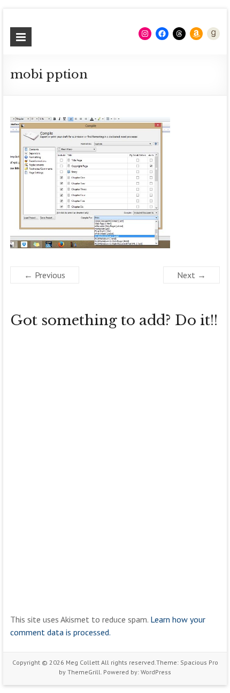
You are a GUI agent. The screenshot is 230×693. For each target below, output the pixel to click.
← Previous (44, 275)
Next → (191, 275)
